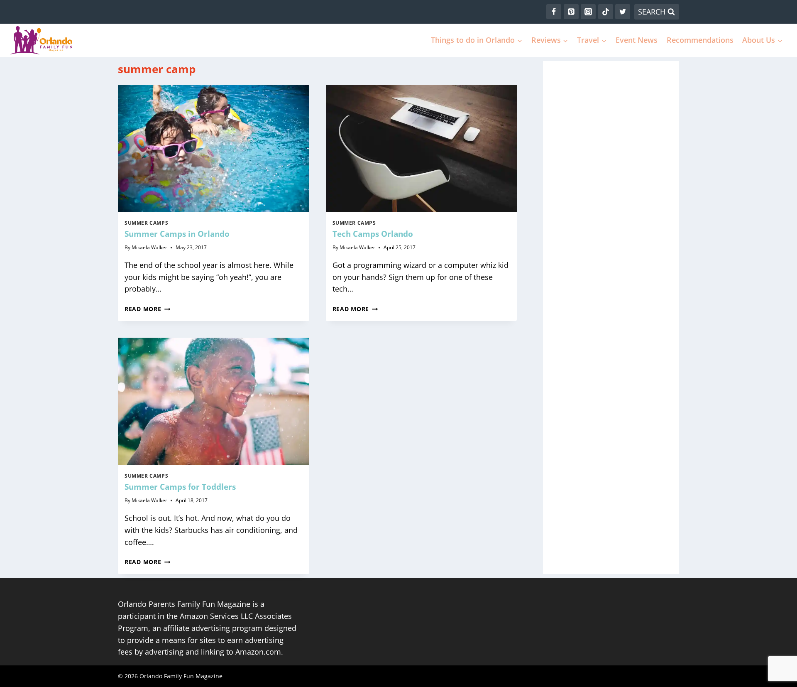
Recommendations (700, 40)
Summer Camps (146, 222)
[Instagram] (588, 11)
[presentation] (213, 148)
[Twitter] (622, 11)
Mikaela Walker (149, 247)
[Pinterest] (571, 11)
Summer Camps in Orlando (177, 233)
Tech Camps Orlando (372, 233)
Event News (637, 40)
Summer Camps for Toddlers (180, 486)
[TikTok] (605, 11)
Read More (147, 309)
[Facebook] (553, 11)
